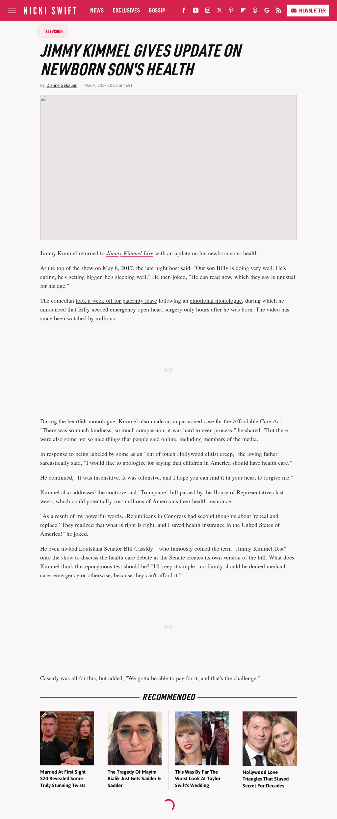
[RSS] (278, 11)
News (97, 10)
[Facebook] (184, 11)
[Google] (267, 11)
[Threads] (255, 11)
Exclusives (126, 10)
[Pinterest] (231, 11)
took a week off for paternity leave (116, 300)
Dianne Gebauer (61, 85)
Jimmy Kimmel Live (129, 253)
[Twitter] (219, 11)
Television (53, 31)
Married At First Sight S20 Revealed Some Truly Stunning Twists (63, 778)
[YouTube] (196, 11)
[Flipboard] (243, 11)
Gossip (157, 10)
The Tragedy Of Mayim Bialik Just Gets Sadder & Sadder (134, 778)
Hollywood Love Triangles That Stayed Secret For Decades (266, 778)
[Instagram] (207, 11)
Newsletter (312, 10)
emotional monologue (216, 300)
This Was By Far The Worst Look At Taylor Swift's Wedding (197, 778)
